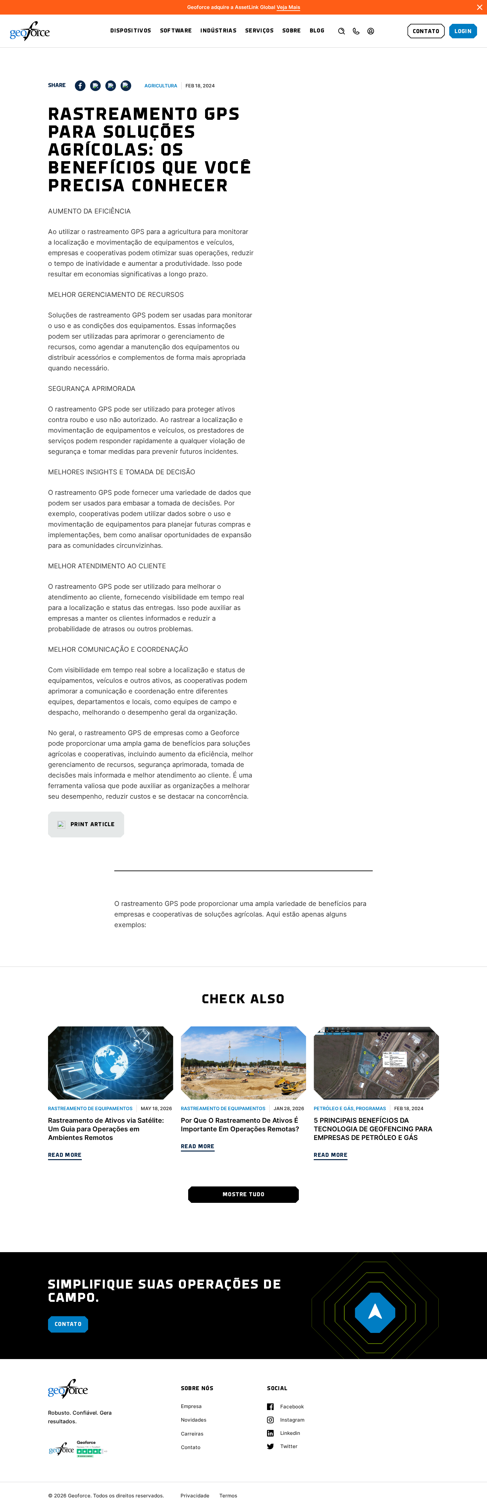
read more (65, 1155)
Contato (190, 1447)
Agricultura (160, 85)
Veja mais (288, 7)
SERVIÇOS (259, 31)
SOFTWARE (176, 31)
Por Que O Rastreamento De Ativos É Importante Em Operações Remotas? (240, 1124)
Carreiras (192, 1434)
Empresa (191, 1406)
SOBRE (291, 31)
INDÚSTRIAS (218, 31)
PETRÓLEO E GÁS (333, 1108)
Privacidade (195, 1495)
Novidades (193, 1420)
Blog (317, 31)
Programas (371, 1108)
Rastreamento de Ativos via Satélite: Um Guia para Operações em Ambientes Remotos (106, 1129)
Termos (228, 1495)
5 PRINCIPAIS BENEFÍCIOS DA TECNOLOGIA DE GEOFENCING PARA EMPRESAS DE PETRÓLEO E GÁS (373, 1129)
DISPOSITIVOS (130, 31)
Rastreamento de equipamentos (90, 1108)
